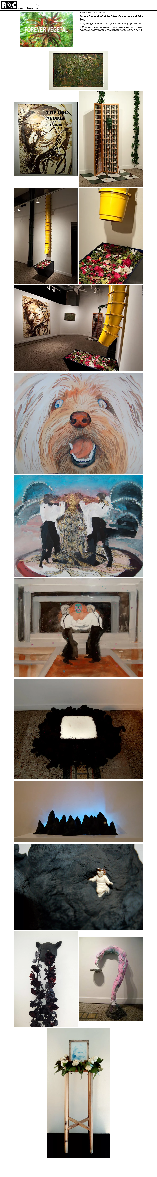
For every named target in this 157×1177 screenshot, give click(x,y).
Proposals (39, 5)
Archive (21, 5)
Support (30, 8)
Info (28, 5)
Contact (21, 8)
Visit (37, 8)
